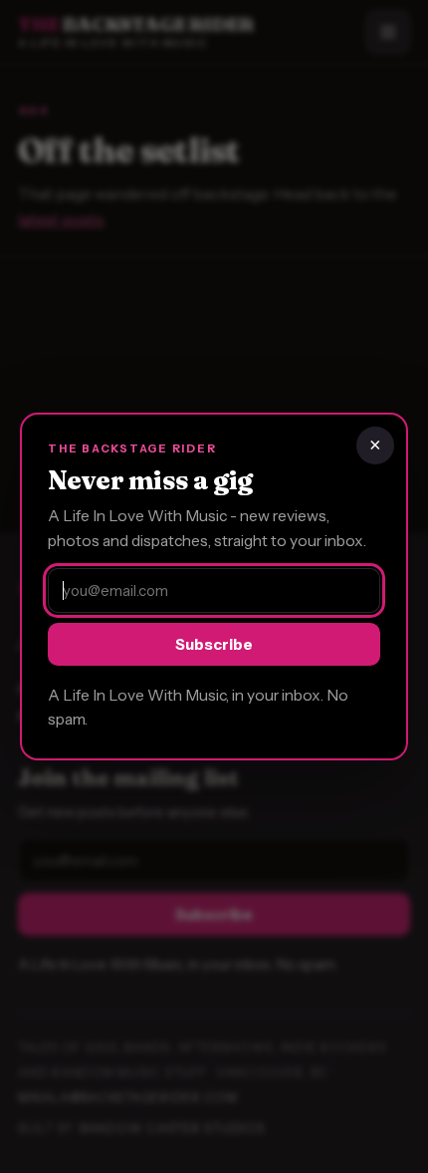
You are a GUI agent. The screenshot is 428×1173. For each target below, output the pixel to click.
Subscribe (214, 644)
